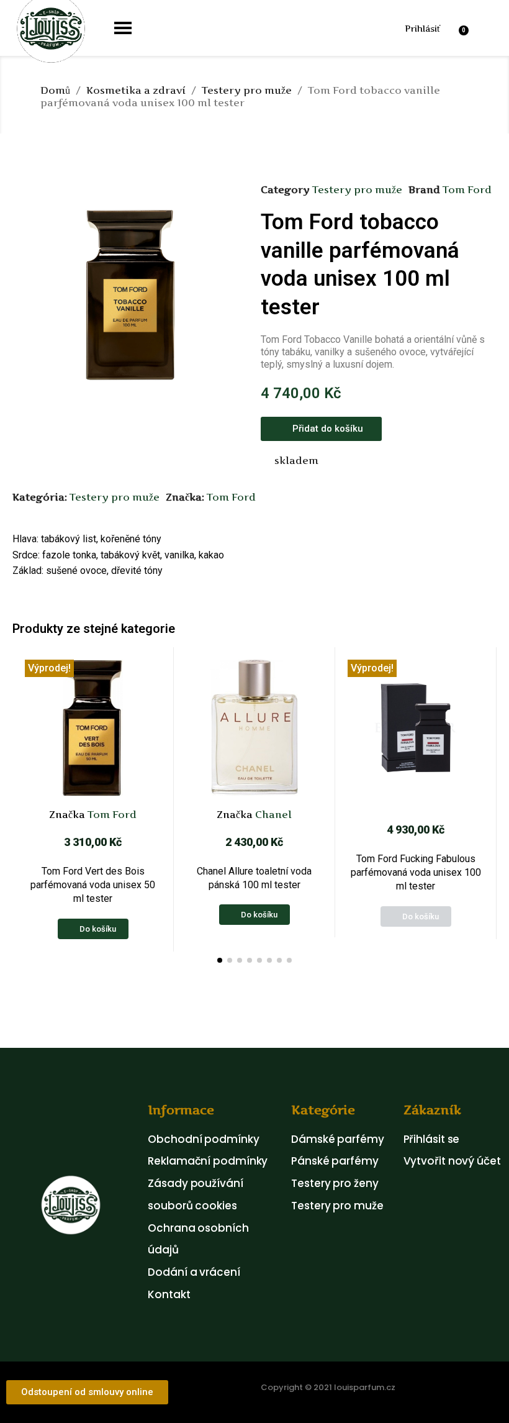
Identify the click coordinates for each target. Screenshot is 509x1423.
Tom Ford (467, 189)
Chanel (272, 814)
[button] (366, 27)
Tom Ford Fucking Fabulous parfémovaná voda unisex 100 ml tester (416, 873)
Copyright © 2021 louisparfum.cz (328, 1387)
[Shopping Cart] (465, 28)
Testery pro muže (357, 189)
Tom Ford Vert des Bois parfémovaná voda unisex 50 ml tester (92, 885)
